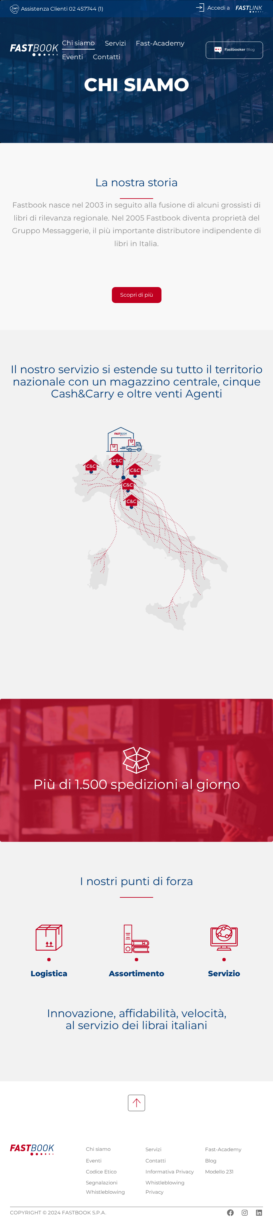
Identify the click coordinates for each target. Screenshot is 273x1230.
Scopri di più (136, 295)
